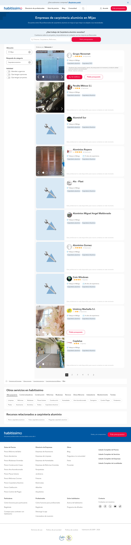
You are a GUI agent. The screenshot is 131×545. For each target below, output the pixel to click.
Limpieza (11, 400)
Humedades (66, 400)
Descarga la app (41, 512)
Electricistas (40, 483)
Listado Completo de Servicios (109, 454)
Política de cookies (71, 530)
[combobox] (18, 52)
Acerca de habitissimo (74, 503)
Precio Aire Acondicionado (13, 469)
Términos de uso (36, 530)
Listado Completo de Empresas (109, 459)
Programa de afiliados (74, 507)
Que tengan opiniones (19, 74)
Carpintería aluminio (38, 381)
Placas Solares (41, 400)
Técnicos (68, 395)
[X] (110, 507)
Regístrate (7, 507)
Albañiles (39, 487)
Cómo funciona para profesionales (48, 503)
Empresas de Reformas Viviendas (47, 465)
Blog (63, 8)
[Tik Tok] (120, 507)
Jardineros (39, 474)
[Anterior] (38, 76)
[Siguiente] (62, 76)
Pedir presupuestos (86, 39)
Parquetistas (40, 469)
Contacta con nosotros (106, 502)
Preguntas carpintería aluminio (58, 420)
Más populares (12, 395)
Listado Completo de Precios (108, 450)
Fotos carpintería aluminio (37, 420)
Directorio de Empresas (15, 381)
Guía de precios (53, 8)
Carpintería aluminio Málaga (53, 381)
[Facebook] (105, 507)
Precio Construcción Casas (13, 465)
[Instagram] (100, 507)
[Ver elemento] (43, 77)
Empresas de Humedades (44, 460)
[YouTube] (115, 507)
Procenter (70, 465)
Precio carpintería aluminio (16, 420)
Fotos (69, 460)
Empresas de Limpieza (43, 456)
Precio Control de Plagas (12, 492)
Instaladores (91, 395)
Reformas (50, 395)
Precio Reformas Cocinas (13, 478)
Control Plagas (105, 400)
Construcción (39, 395)
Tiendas (113, 395)
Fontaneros (117, 400)
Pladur (10, 405)
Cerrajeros (93, 400)
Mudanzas (59, 395)
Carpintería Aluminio (51, 405)
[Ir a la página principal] (13, 8)
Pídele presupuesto (94, 77)
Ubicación (9, 48)
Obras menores (27, 381)
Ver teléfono (75, 77)
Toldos (39, 405)
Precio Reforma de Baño (12, 452)
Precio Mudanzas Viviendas (13, 460)
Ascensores (19, 405)
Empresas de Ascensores (44, 452)
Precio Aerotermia (10, 456)
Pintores (38, 478)
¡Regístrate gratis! (74, 2)
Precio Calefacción (10, 487)
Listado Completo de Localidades (110, 463)
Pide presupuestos (118, 8)
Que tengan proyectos (19, 77)
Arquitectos (40, 492)
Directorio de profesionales (34, 8)
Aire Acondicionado (80, 400)
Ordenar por (40, 47)
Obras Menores (78, 395)
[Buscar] (83, 8)
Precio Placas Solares (11, 474)
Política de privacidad (53, 530)
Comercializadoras (26, 395)
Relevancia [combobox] (48, 47)
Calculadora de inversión (44, 516)
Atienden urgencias (18, 71)
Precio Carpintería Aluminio (13, 483)
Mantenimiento (102, 395)
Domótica (30, 405)
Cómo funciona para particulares (15, 503)
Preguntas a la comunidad (76, 456)
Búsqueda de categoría (14, 58)
